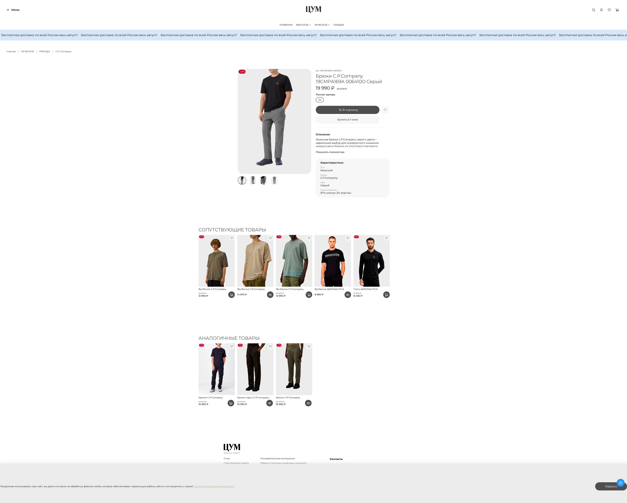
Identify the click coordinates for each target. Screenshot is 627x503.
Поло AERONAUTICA (366, 289)
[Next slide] (306, 121)
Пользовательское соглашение (277, 458)
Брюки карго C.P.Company (253, 397)
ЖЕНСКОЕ (302, 24)
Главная (11, 51)
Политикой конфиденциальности (214, 486)
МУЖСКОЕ (321, 24)
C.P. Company (64, 51)
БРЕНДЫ (44, 51)
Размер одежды (325, 94)
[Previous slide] (242, 121)
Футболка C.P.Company (212, 289)
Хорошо (611, 486)
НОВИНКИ (286, 24)
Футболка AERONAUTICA (329, 289)
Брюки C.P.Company (211, 397)
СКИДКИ (338, 24)
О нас (227, 458)
